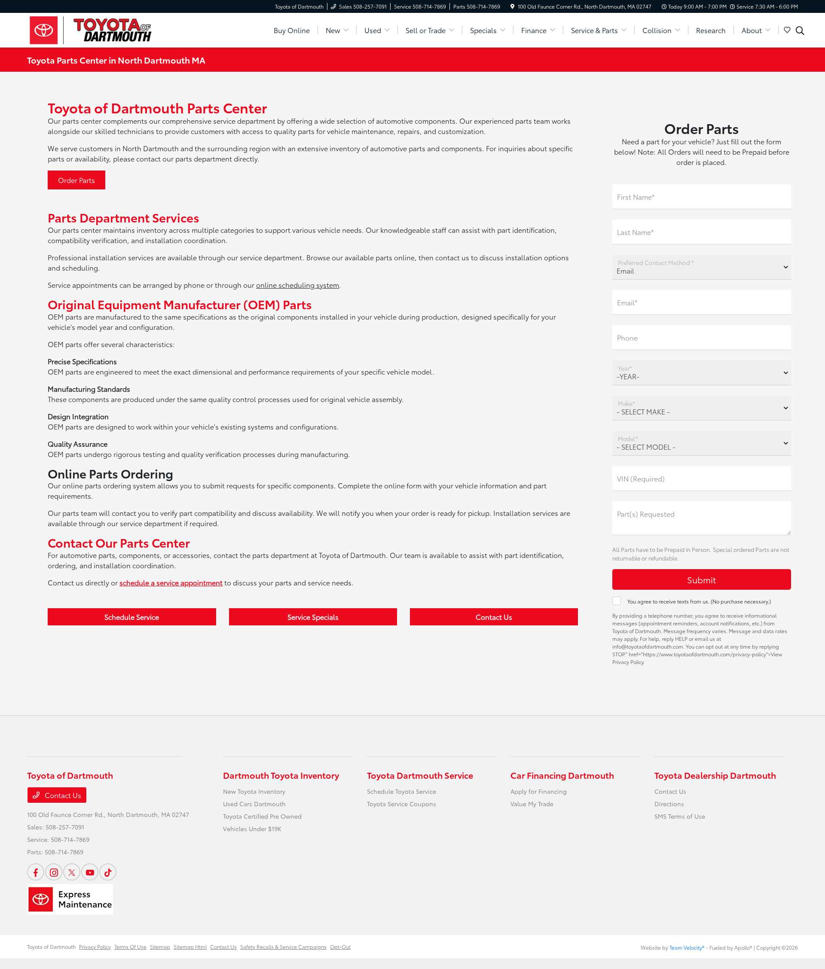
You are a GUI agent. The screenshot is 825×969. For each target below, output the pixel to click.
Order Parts (76, 180)
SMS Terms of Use (679, 816)
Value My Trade (531, 803)
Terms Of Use (130, 946)
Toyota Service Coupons (401, 803)
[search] (800, 31)
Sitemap (160, 946)
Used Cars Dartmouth (254, 803)
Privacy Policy (95, 946)
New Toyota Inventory (254, 791)
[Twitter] (71, 872)
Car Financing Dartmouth (562, 775)
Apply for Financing (538, 791)
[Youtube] (89, 872)
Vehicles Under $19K (252, 828)
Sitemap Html (190, 946)
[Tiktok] (107, 872)
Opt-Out (340, 946)
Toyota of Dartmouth (51, 946)
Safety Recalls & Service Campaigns (283, 946)
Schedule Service (131, 617)
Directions (669, 803)
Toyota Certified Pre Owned (262, 816)
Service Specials (313, 617)
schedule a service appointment (171, 582)
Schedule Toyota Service (401, 791)
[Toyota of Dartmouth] (101, 29)
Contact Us (494, 617)
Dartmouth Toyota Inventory (281, 775)
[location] (512, 6)
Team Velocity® (687, 947)
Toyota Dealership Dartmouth (715, 775)
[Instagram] (53, 872)
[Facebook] (35, 872)
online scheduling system (297, 284)
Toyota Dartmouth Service (420, 775)
